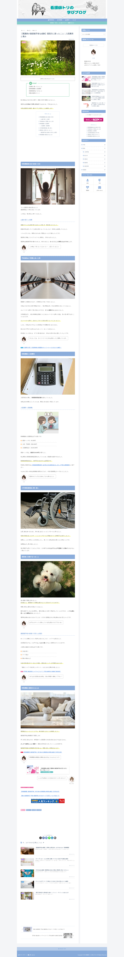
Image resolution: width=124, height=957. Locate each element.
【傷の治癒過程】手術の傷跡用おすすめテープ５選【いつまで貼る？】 (40, 795)
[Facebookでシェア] (43, 838)
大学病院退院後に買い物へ (45, 128)
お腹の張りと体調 (45, 119)
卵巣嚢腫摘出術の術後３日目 (46, 117)
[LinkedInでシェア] (52, 838)
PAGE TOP (62, 948)
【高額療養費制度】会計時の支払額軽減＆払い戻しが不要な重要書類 (50, 465)
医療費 (34, 809)
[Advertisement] (48, 149)
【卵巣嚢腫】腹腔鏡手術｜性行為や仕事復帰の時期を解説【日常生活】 (42, 752)
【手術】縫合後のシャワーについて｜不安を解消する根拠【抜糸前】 (42, 671)
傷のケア (29, 809)
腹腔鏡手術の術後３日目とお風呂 (49, 132)
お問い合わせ (32, 954)
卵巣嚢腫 (39, 809)
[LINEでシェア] (49, 838)
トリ (93, 58)
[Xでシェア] (40, 838)
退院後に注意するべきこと (45, 130)
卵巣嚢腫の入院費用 (44, 123)
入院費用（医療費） (46, 125)
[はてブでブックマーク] (46, 838)
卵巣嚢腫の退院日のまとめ (45, 134)
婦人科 (23, 809)
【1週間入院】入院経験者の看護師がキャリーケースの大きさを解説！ (42, 347)
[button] (55, 838)
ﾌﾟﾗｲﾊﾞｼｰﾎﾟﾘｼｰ (22, 954)
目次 (46, 113)
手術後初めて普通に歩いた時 (46, 121)
